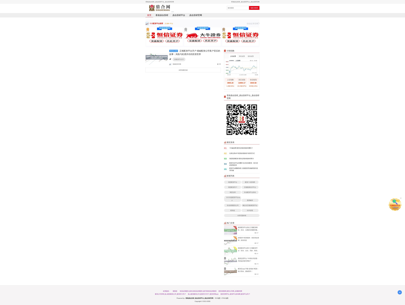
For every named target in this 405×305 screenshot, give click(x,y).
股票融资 (250, 200)
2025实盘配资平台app (233, 198)
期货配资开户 (232, 187)
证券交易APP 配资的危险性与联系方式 (242, 153)
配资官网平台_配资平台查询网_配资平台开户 (235, 294)
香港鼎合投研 (162, 15)
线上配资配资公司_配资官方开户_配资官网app (203, 294)
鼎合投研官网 (195, 15)
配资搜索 (255, 8)
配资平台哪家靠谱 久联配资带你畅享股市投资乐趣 (243, 169)
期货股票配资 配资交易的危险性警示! (241, 159)
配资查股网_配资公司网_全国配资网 (230, 291)
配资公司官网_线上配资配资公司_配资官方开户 (170, 294)
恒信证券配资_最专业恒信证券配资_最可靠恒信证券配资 (198, 291)
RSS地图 (217, 298)
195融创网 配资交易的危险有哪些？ (241, 148)
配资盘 (232, 210)
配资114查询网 (250, 182)
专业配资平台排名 (250, 192)
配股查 (175, 291)
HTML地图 (224, 298)
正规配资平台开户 (179, 59)
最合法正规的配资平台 (250, 205)
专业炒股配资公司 (233, 205)
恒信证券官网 (252, 23)
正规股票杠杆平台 (250, 187)
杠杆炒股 (250, 210)
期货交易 (233, 192)
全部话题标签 (241, 215)
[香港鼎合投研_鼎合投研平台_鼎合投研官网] (160, 8)
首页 (149, 15)
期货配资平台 (232, 182)
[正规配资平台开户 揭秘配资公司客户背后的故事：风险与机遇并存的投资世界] (157, 57)
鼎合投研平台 (178, 15)
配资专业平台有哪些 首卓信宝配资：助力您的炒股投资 (243, 164)
